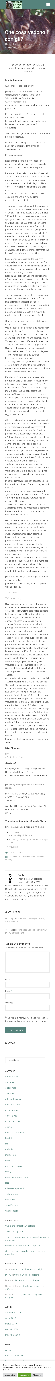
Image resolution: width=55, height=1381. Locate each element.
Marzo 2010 (11, 1323)
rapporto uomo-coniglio (16, 1177)
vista (22, 853)
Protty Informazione (21, 44)
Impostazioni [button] (10, 1375)
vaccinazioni (11, 1199)
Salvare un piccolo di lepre (26, 1275)
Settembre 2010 (13, 1312)
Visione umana (12, 592)
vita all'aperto (11, 1205)
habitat (8, 1138)
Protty (10, 860)
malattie (9, 1149)
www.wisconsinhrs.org (15, 102)
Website (9, 1002)
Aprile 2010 (10, 1318)
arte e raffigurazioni (14, 1099)
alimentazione (11, 1076)
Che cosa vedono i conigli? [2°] (29, 65)
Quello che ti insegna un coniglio (20, 1226)
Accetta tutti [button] (24, 1375)
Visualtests (14, 847)
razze (8, 1183)
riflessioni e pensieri (14, 1188)
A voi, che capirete (14, 1231)
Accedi (8, 1350)
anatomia (37, 44)
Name (8, 979)
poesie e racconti (13, 1166)
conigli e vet (11, 1116)
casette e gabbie (13, 1104)
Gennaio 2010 (11, 1329)
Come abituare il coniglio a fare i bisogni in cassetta (27, 70)
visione (13, 853)
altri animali (10, 1088)
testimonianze (12, 1194)
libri (6, 1143)
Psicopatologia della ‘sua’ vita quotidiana (24, 1245)
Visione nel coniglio (14, 598)
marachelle (10, 1155)
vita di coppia (11, 1211)
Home (8, 44)
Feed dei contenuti (14, 1355)
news (7, 1160)
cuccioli (9, 1127)
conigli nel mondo (13, 1121)
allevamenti (10, 1082)
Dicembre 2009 (12, 1335)
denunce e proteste (14, 1132)
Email (7, 991)
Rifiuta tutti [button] (37, 1375)
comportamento (38, 857)
